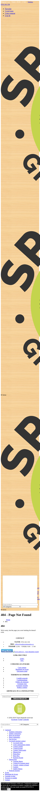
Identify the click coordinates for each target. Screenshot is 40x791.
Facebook (14, 719)
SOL (22, 660)
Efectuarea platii (22, 671)
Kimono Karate (18, 758)
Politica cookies (22, 687)
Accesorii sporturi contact (17, 741)
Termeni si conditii (11, 778)
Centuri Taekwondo (19, 750)
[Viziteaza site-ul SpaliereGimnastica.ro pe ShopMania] (7, 652)
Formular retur (22, 684)
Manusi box (17, 752)
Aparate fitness (18, 761)
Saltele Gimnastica (15, 733)
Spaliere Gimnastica (15, 732)
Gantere (15, 767)
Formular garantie (22, 685)
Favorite (8, 9)
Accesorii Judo (18, 743)
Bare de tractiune (14, 735)
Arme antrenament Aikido (21, 745)
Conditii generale (22, 678)
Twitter (20, 719)
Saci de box (13, 739)
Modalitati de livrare (22, 669)
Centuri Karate (18, 748)
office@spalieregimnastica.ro (24, 644)
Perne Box (16, 754)
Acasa (7, 772)
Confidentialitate (22, 680)
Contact (7, 780)
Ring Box (16, 756)
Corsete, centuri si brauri (21, 765)
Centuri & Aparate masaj (21, 763)
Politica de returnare (22, 682)
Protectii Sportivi (14, 770)
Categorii (8, 730)
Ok (9, 789)
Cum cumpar (10, 13)
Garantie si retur (10, 776)
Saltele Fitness (17, 769)
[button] (2, 722)
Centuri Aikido (18, 746)
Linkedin (26, 719)
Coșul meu (9, 11)
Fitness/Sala (13, 759)
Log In (7, 15)
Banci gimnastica (14, 737)
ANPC (22, 659)
